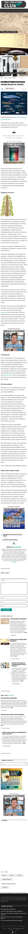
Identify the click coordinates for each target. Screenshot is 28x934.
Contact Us (11, 929)
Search (25, 764)
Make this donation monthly (8, 883)
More (25, 632)
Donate (17, 929)
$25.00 (4, 875)
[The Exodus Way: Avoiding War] (14, 23)
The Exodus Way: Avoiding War (18, 619)
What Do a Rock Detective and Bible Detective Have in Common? (19, 664)
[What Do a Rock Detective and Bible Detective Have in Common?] (14, 65)
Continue (5, 887)
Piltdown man (7, 375)
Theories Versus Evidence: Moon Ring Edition (18, 640)
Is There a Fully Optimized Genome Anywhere (11, 920)
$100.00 (19, 875)
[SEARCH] (26, 10)
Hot (11, 673)
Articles (11, 695)
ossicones (3, 312)
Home (5, 928)
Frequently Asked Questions (18, 928)
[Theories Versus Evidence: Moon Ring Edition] (14, 44)
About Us (9, 928)
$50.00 (11, 875)
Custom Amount (7, 879)
